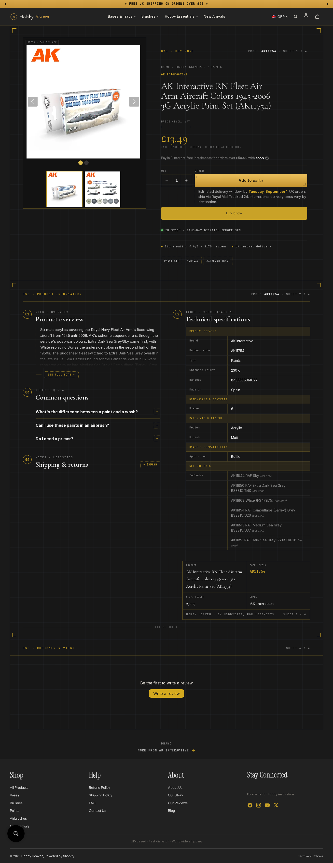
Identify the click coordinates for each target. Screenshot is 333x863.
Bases (14, 795)
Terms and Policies (310, 856)
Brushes (16, 803)
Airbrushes (18, 818)
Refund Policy (99, 787)
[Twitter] (276, 805)
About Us (175, 787)
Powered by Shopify (59, 856)
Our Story (175, 795)
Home (165, 66)
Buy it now (234, 213)
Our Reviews (178, 803)
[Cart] (317, 17)
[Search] (295, 16)
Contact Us (97, 810)
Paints (216, 66)
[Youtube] (267, 805)
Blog (171, 810)
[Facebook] (250, 805)
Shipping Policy (100, 795)
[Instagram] (259, 805)
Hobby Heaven (32, 856)
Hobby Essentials (191, 66)
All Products (19, 787)
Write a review (166, 693)
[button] (64, 189)
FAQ (92, 803)
